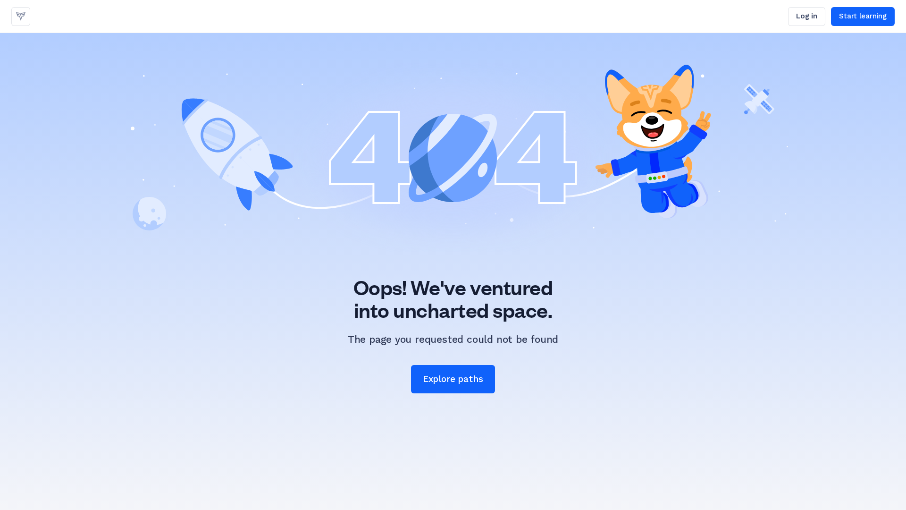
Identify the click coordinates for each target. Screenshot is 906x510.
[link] (20, 16)
